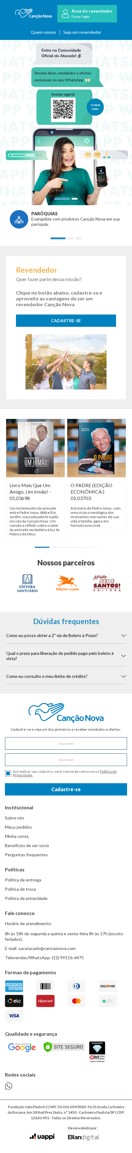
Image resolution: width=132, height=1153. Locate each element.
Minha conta (17, 836)
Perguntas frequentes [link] (26, 854)
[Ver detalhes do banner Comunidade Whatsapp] (66, 122)
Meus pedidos (18, 827)
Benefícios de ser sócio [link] (27, 845)
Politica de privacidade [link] (26, 898)
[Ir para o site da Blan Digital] (83, 1138)
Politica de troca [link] (20, 889)
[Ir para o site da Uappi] (42, 1137)
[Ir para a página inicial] (33, 14)
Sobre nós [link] (14, 817)
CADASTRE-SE (66, 320)
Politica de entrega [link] (23, 879)
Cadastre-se (66, 789)
